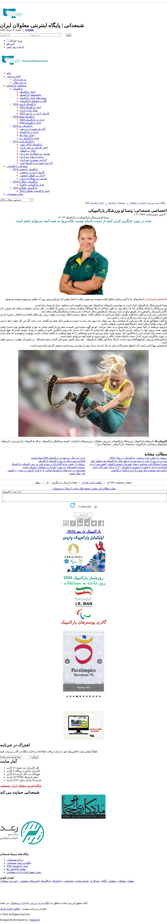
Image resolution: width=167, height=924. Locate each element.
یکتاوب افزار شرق (10, 908)
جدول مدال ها (27, 135)
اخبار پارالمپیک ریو (29, 138)
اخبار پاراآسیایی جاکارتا (32, 184)
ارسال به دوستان (61, 488)
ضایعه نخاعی (82, 881)
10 (96, 696)
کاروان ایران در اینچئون (32, 172)
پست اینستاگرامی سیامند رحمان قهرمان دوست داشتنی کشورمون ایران (128, 464)
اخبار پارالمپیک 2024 (30, 107)
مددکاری (94, 881)
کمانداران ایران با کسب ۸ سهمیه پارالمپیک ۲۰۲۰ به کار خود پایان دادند (130, 467)
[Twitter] (94, 523)
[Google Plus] (73, 523)
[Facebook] (101, 523)
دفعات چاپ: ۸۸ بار (92, 482)
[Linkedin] (80, 523)
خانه (9, 73)
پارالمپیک (18, 88)
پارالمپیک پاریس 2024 (24, 104)
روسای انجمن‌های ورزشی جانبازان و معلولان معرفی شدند (54, 467)
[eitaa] (66, 523)
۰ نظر (38, 482)
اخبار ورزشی (14, 76)
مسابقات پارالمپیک (17, 85)
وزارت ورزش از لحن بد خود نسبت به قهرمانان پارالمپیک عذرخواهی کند (129, 461)
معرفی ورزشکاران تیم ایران (35, 153)
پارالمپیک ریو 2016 (22, 125)
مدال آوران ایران (29, 110)
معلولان (122, 881)
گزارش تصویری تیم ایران (33, 160)
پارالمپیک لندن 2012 (23, 141)
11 (100, 696)
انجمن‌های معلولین (29, 881)
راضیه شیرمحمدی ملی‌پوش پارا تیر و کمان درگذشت (139, 470)
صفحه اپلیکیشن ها (16, 869)
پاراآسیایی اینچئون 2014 (25, 169)
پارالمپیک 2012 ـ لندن (31, 144)
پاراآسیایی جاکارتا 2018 (25, 181)
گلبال (103, 881)
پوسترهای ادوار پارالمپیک (33, 98)
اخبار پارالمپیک (27, 91)
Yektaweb (34, 919)
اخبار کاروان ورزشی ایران (34, 147)
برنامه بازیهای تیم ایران (32, 156)
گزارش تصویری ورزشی (33, 129)
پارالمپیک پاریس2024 (83, 531)
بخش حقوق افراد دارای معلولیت (24, 872)
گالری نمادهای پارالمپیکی (33, 101)
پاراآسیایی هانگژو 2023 (25, 187)
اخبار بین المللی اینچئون (32, 175)
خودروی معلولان (9, 881)
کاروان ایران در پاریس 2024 (34, 113)
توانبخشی (68, 881)
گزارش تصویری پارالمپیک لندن (36, 163)
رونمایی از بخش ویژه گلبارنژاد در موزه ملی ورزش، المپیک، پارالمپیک (48, 464)
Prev (67, 661)
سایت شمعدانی (15, 194)
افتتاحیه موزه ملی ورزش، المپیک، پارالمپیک (61, 461)
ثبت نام (10, 43)
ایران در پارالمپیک (29, 132)
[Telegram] (87, 523)
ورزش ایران (19, 79)
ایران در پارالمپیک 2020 (32, 119)
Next (99, 661)
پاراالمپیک (46, 881)
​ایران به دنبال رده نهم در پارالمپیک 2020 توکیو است (58, 458)
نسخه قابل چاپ (81, 488)
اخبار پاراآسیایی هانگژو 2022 (35, 191)
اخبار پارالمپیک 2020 (30, 122)
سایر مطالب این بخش (103, 488)
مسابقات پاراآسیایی (17, 166)
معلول (130, 881)
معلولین (112, 881)
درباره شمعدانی (15, 859)
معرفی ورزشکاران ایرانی (33, 178)
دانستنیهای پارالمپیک (30, 94)
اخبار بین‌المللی (28, 150)
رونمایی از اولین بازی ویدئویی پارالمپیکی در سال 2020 (138, 458)
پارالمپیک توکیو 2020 (24, 116)
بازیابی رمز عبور (15, 47)
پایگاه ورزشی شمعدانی (19, 863)
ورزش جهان (19, 82)
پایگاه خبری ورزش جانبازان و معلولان (30, 903)
